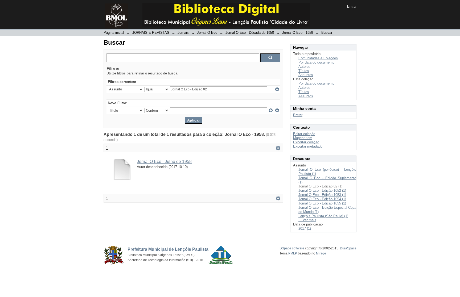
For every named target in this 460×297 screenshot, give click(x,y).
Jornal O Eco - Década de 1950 (249, 33)
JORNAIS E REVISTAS (150, 33)
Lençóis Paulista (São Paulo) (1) (323, 216)
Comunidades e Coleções (318, 58)
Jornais (183, 33)
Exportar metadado (307, 146)
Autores (304, 67)
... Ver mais (307, 220)
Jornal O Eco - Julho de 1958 (164, 161)
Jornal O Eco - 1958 (297, 33)
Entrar (351, 7)
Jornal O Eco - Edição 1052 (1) (322, 191)
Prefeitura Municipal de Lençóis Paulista (168, 249)
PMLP (292, 253)
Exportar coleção (306, 142)
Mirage (321, 253)
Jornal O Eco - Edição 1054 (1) (322, 199)
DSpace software (292, 248)
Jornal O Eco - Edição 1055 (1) (322, 203)
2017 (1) (304, 229)
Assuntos (305, 75)
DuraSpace (348, 248)
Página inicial (114, 33)
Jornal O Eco (207, 33)
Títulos (303, 71)
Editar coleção (304, 134)
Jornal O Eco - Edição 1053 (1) (322, 195)
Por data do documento (316, 62)
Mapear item (302, 138)
